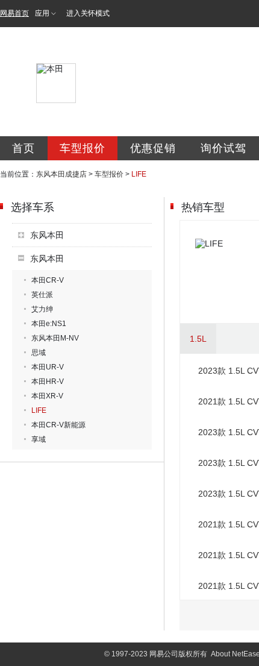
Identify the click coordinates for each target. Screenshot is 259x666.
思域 (38, 352)
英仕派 (42, 295)
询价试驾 (223, 148)
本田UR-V (47, 367)
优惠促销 (153, 148)
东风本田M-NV (55, 338)
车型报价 (82, 148)
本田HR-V (47, 381)
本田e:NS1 (48, 323)
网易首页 (14, 13)
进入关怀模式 (88, 13)
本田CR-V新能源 (58, 425)
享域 (38, 439)
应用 (42, 13)
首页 (23, 148)
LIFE (38, 410)
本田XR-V (47, 396)
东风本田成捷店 (61, 174)
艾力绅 (42, 309)
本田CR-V (47, 280)
